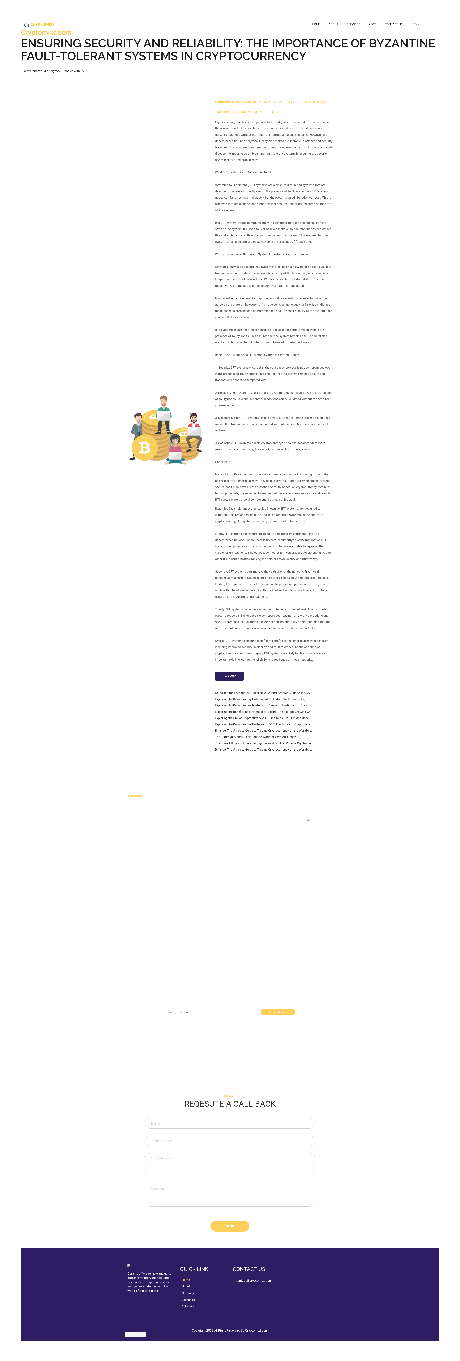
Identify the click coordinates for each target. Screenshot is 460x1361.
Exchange (188, 1299)
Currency (188, 1293)
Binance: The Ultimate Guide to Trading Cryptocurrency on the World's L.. (264, 730)
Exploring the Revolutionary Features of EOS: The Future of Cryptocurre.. (263, 724)
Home (316, 24)
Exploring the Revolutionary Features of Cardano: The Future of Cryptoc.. (263, 705)
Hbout (186, 1286)
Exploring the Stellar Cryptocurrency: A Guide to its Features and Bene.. (262, 718)
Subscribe (188, 1306)
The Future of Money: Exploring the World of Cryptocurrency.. (256, 737)
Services (353, 24)
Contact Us (394, 24)
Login (415, 24)
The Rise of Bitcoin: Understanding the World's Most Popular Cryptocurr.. (264, 743)
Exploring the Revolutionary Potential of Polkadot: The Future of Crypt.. (262, 699)
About (333, 24)
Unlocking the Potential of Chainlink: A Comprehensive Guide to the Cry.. (263, 693)
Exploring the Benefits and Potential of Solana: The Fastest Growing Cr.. (263, 711)
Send (230, 1226)
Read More (229, 676)
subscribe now (278, 1012)
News (372, 24)
